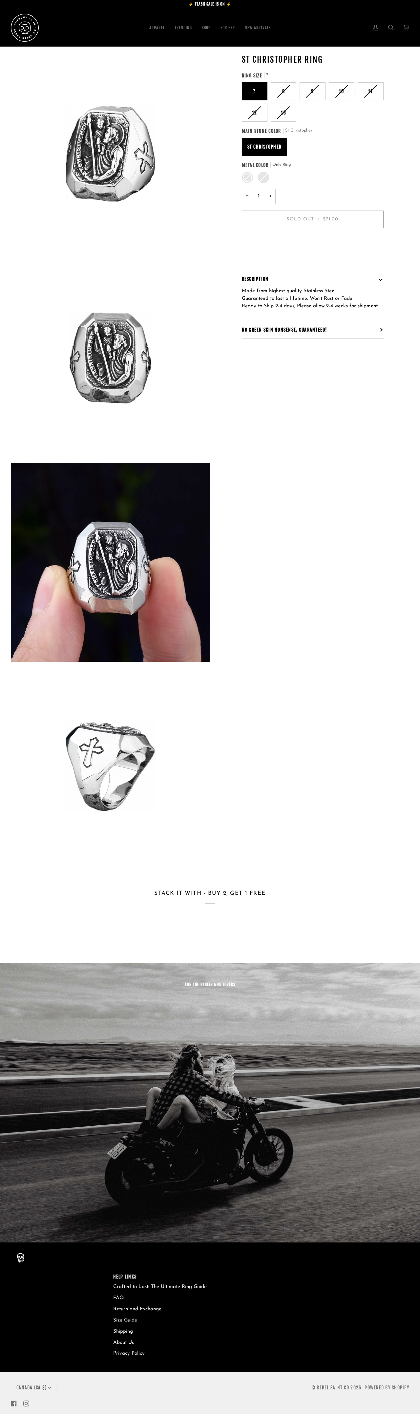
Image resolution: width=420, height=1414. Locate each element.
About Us (123, 1342)
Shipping (123, 1331)
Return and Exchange (137, 1309)
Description (255, 279)
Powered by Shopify (387, 1387)
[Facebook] (14, 1403)
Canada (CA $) (31, 1387)
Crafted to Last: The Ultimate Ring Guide (160, 1286)
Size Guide (125, 1320)
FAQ (118, 1298)
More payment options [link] (267, 259)
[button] (206, 28)
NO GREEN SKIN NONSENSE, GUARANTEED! (284, 330)
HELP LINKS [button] (125, 1277)
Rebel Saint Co (333, 1387)
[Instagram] (26, 1403)
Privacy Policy (129, 1353)
